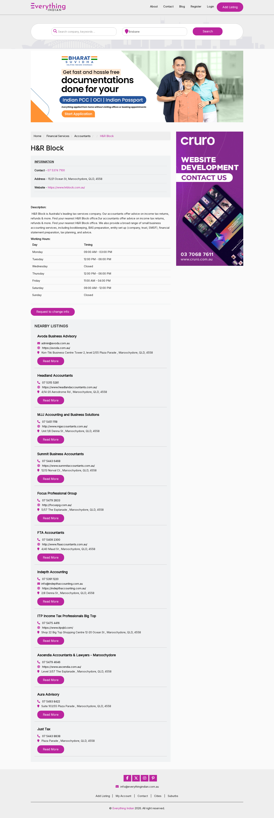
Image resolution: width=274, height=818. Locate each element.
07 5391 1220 (50, 579)
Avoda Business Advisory (57, 336)
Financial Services (57, 136)
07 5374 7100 (56, 170)
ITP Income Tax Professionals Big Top (66, 616)
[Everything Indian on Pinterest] (153, 778)
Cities (157, 796)
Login (210, 6)
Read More (51, 361)
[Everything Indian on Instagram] (144, 778)
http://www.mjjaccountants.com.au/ (64, 426)
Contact (168, 6)
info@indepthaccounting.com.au (62, 583)
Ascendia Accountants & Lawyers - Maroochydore (76, 655)
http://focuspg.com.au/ (56, 505)
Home (37, 136)
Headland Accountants (55, 375)
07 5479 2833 (50, 500)
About (154, 6)
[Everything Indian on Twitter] (136, 778)
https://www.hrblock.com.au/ (66, 187)
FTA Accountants (50, 533)
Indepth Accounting (52, 572)
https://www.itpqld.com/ (57, 627)
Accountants (82, 136)
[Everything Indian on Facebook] (127, 778)
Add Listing (230, 7)
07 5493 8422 (50, 701)
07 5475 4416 (50, 623)
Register (195, 6)
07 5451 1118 (49, 421)
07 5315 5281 (50, 382)
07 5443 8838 (50, 736)
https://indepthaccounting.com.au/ (63, 588)
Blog (182, 6)
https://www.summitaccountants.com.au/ (68, 465)
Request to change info (52, 311)
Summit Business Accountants (60, 454)
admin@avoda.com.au (55, 343)
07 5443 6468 (50, 461)
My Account (123, 796)
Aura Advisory (48, 694)
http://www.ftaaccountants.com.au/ (64, 544)
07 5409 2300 (50, 539)
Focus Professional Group (57, 493)
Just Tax (43, 729)
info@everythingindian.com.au (139, 786)
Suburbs (173, 796)
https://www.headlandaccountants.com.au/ (69, 387)
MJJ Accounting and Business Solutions (68, 415)
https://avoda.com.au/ (55, 348)
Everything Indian (123, 808)
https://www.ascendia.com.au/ (61, 667)
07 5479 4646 (50, 662)
